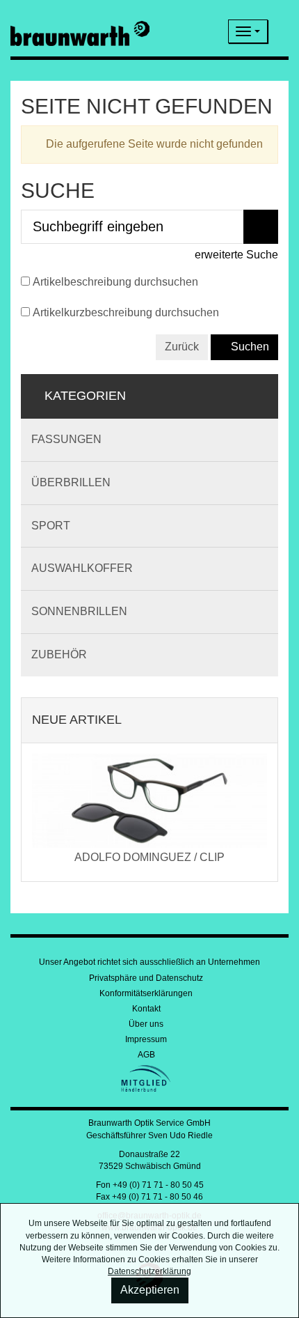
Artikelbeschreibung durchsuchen (115, 282)
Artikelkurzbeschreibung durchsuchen (126, 312)
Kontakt (146, 1009)
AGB (146, 1055)
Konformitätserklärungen (146, 993)
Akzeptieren (149, 1290)
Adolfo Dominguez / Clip (149, 857)
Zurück (182, 346)
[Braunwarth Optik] (80, 31)
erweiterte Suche (235, 255)
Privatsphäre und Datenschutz (146, 978)
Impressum (146, 1039)
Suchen (248, 346)
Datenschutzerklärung (149, 1271)
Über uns (146, 1024)
